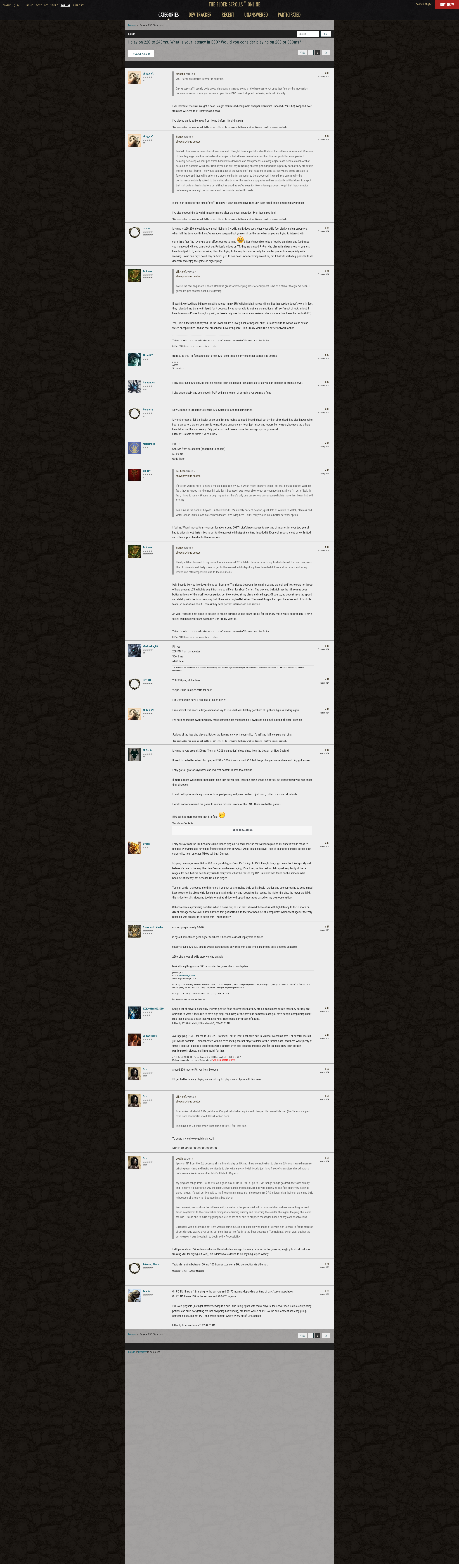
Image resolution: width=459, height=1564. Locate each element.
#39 (327, 443)
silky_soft (148, 73)
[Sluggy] (134, 475)
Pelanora (148, 409)
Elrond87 (148, 355)
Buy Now (447, 4)
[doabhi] (134, 848)
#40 (327, 470)
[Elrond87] (134, 359)
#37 (327, 382)
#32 (327, 73)
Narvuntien (149, 382)
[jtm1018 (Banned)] (134, 684)
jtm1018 (147, 680)
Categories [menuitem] (168, 14)
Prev (302, 52)
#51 (327, 1095)
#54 (327, 1290)
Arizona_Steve (151, 1264)
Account (42, 5)
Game (29, 5)
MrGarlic (147, 750)
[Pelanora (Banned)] (134, 413)
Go (325, 33)
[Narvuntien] (134, 386)
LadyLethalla (150, 1035)
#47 (327, 926)
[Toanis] (134, 1295)
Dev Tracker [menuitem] (200, 14)
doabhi (146, 843)
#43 (327, 679)
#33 (327, 135)
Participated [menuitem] (289, 14)
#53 (327, 1263)
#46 (327, 843)
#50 (327, 1068)
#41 (327, 547)
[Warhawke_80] (134, 650)
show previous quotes (188, 141)
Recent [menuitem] (228, 14)
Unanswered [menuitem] (256, 14)
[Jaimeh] (134, 232)
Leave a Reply (142, 53)
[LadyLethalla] (134, 1040)
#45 (327, 749)
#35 (327, 270)
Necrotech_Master (153, 927)
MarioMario (149, 443)
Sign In (131, 33)
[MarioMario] (134, 448)
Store (54, 5)
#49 (327, 1035)
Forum (65, 5)
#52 (327, 1157)
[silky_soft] (134, 77)
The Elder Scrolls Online (234, 4)
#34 (327, 227)
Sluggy (179, 136)
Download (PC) (424, 4)
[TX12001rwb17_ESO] (134, 1012)
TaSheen (148, 271)
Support (78, 5)
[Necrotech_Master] (134, 931)
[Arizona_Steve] (134, 1268)
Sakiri (146, 1069)
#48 (327, 1008)
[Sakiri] (134, 1073)
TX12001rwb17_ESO (153, 1008)
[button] (326, 52)
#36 (327, 355)
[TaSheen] (134, 275)
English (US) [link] (11, 5)
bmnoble (181, 74)
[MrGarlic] (134, 754)
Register (142, 1352)
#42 (327, 645)
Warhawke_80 (150, 646)
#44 (327, 709)
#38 (327, 409)
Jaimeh (147, 228)
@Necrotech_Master (186, 976)
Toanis (146, 1291)
